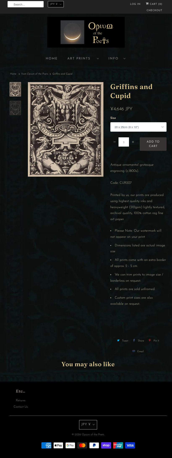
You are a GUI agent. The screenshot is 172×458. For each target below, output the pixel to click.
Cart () (155, 4)
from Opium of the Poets (34, 74)
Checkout (154, 10)
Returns (20, 400)
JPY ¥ (54, 4)
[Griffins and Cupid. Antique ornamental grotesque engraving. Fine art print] (65, 129)
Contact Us (21, 406)
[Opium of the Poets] (86, 33)
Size (113, 118)
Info (114, 58)
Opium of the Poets (93, 434)
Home (52, 58)
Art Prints (81, 58)
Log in (135, 4)
